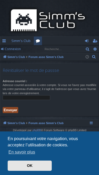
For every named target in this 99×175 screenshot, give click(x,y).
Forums (39, 41)
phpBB (36, 130)
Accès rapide (5, 41)
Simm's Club (21, 40)
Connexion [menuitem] (88, 41)
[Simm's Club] (49, 20)
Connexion (13, 49)
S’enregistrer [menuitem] (96, 41)
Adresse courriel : (15, 81)
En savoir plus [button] (21, 152)
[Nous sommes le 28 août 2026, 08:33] (87, 57)
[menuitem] (94, 57)
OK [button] (29, 165)
